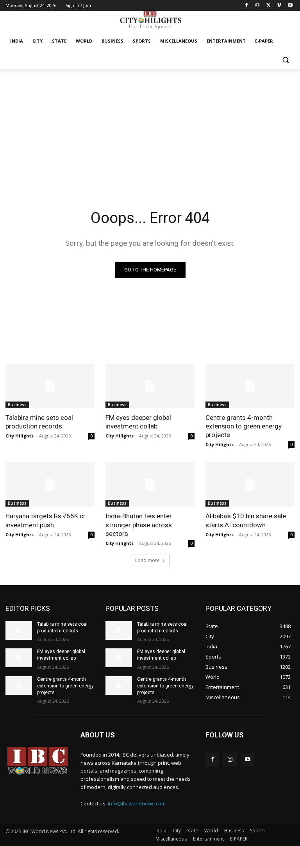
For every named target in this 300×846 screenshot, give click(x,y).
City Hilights (19, 436)
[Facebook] (246, 5)
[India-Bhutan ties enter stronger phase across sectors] (150, 484)
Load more (147, 560)
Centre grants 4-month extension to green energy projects (243, 426)
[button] (285, 60)
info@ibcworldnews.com (137, 803)
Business (17, 404)
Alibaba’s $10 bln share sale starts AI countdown (245, 520)
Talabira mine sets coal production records (39, 422)
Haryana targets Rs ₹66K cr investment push (45, 520)
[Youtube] (290, 5)
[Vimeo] (279, 5)
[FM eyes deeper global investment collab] (150, 386)
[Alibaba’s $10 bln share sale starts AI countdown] (250, 484)
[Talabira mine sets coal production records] (50, 386)
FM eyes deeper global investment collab (138, 422)
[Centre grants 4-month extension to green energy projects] (250, 386)
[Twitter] (268, 5)
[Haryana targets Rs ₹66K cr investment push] (50, 484)
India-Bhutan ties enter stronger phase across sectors (138, 524)
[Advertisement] (150, 127)
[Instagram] (257, 5)
